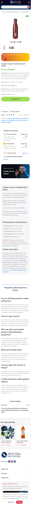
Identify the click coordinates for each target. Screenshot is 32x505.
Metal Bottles (16, 118)
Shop (3, 12)
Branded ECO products (13, 12)
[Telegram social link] (14, 115)
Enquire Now (15, 99)
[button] (2, 28)
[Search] (28, 7)
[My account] (28, 2)
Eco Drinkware (26, 12)
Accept (19, 502)
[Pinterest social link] (10, 115)
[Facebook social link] (6, 115)
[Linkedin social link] (12, 115)
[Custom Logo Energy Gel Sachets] (23, 432)
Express (10, 118)
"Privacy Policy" (15, 498)
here (23, 208)
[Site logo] (15, 2)
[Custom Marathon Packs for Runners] (8, 432)
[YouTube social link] (12, 461)
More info (11, 502)
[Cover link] (15, 171)
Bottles (9, 122)
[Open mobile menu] (1, 2)
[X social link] (8, 115)
